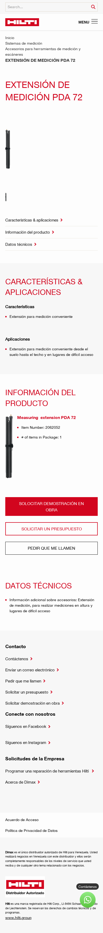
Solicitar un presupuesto (51, 528)
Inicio (9, 37)
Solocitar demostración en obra (51, 506)
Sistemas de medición (23, 43)
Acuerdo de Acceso (22, 819)
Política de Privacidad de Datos (31, 830)
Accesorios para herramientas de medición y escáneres (43, 51)
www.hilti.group (18, 917)
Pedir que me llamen (51, 547)
